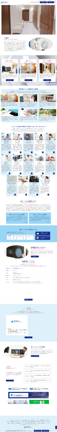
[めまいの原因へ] (20, 152)
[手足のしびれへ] (31, 152)
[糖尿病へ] (54, 173)
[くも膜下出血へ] (37, 195)
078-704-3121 (15, 270)
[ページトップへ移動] (50, 431)
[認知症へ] (9, 173)
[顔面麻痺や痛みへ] (43, 152)
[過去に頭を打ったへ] (20, 173)
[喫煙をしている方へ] (31, 173)
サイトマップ (35, 424)
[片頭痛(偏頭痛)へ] (9, 152)
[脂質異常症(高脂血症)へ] (15, 195)
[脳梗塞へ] (26, 195)
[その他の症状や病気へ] (48, 195)
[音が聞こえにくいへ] (54, 152)
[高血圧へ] (43, 173)
